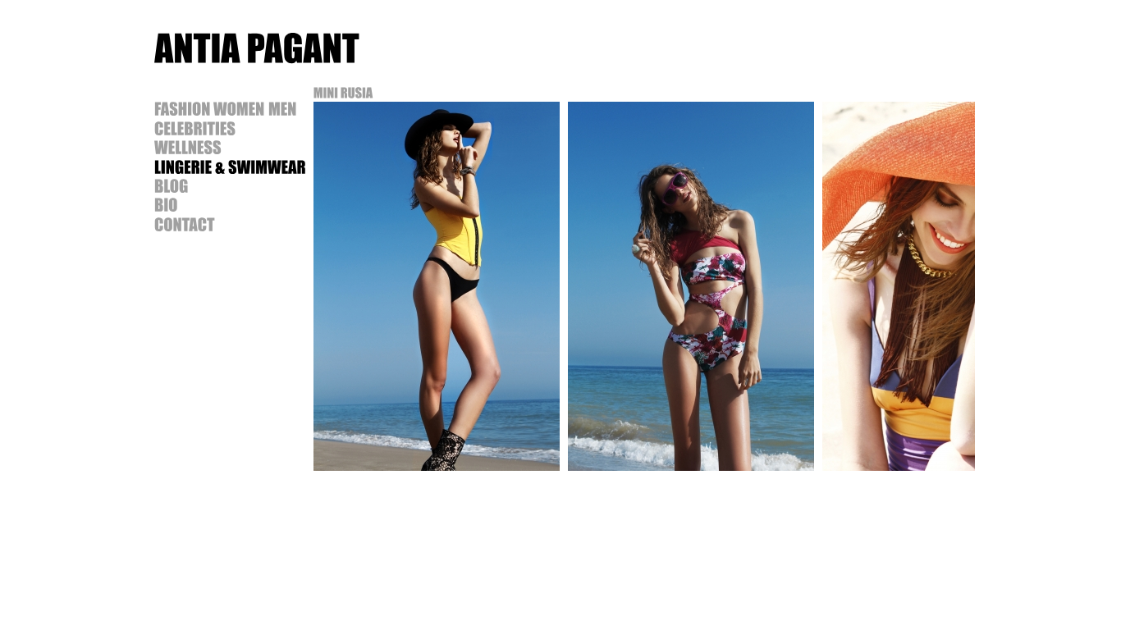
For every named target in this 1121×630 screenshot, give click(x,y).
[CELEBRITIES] (195, 127)
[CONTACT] (184, 223)
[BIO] (166, 204)
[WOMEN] (239, 108)
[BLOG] (171, 185)
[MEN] (282, 108)
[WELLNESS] (188, 147)
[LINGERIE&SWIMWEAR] (230, 166)
